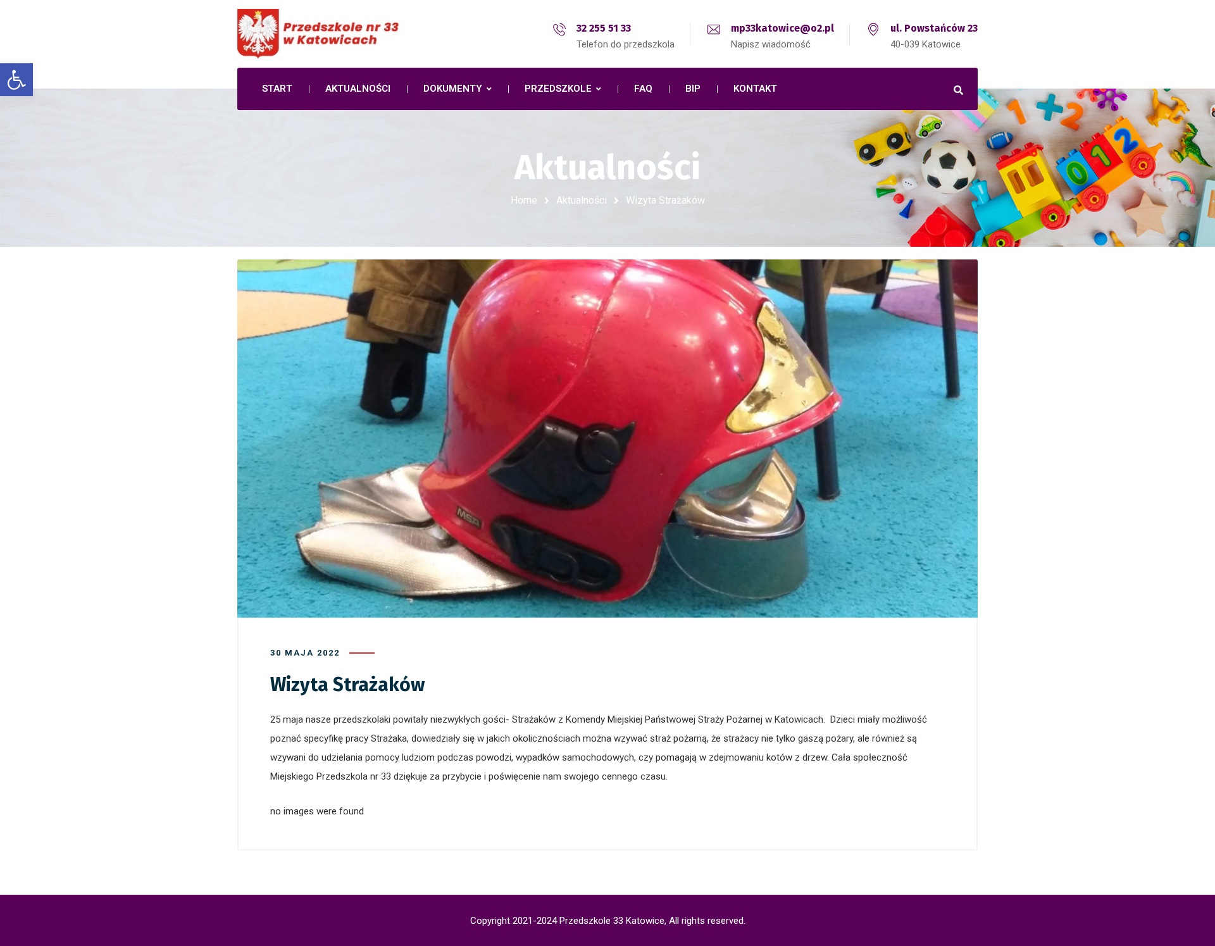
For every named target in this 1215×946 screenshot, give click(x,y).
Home (524, 200)
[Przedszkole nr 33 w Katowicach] (348, 34)
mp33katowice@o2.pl (782, 28)
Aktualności (581, 200)
